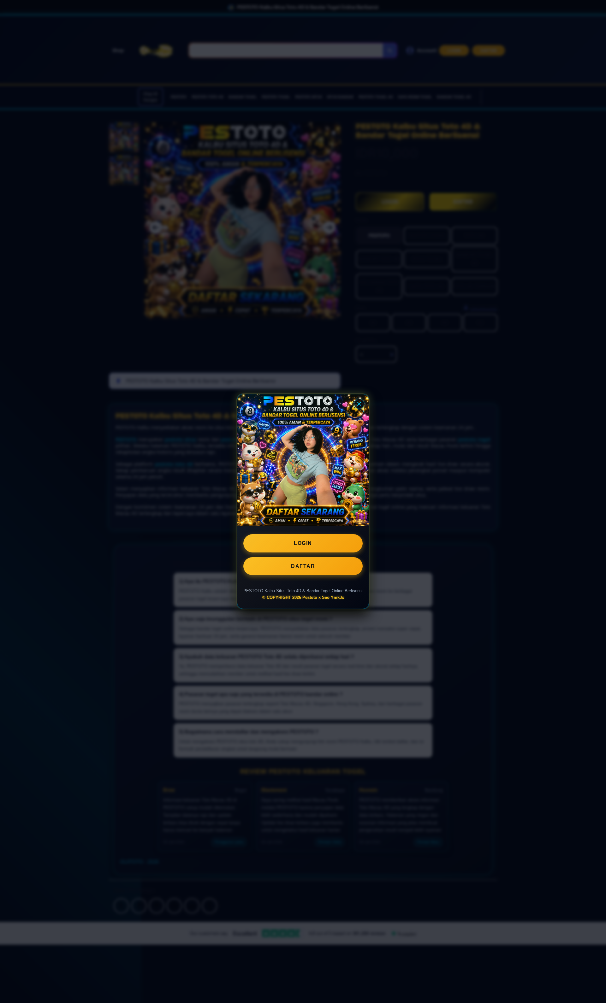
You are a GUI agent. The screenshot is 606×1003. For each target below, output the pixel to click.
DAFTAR (303, 566)
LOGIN (303, 543)
